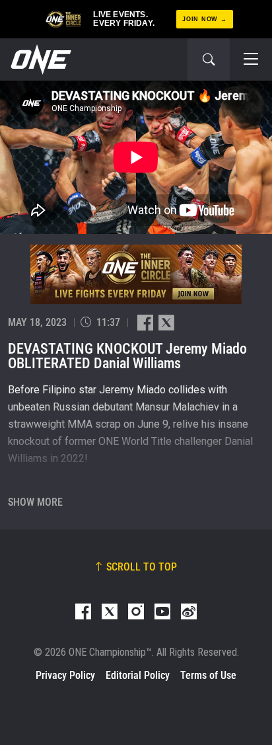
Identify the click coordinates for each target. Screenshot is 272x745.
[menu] (251, 59)
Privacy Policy (65, 675)
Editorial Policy (138, 675)
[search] (208, 59)
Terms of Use (208, 675)
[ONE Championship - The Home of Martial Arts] (39, 59)
